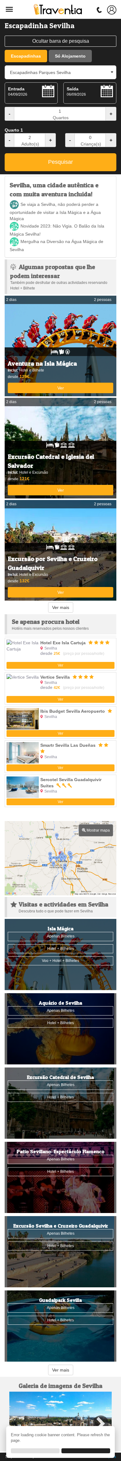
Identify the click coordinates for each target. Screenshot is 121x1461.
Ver (60, 387)
